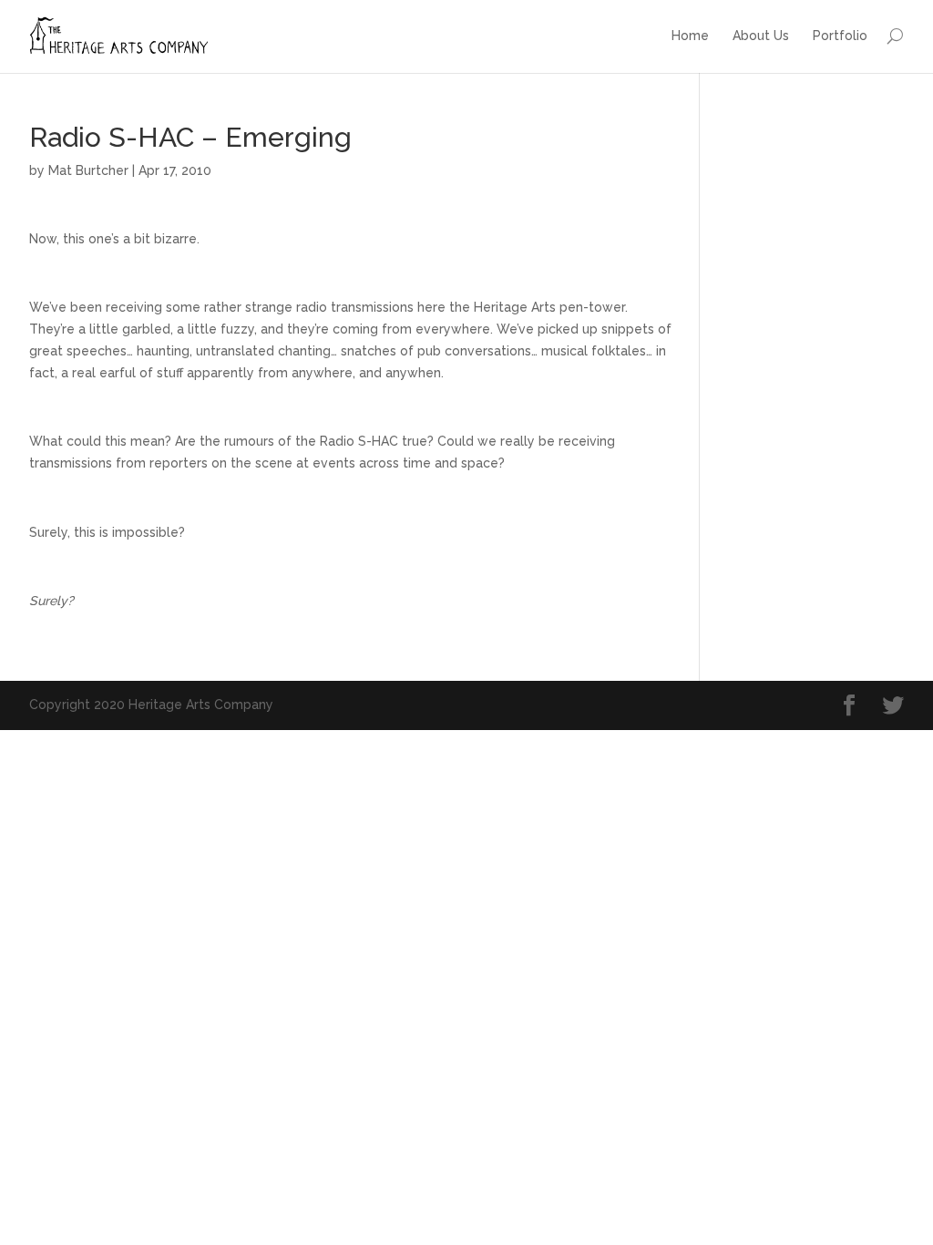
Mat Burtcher (88, 170)
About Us (761, 35)
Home (690, 35)
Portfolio (840, 35)
